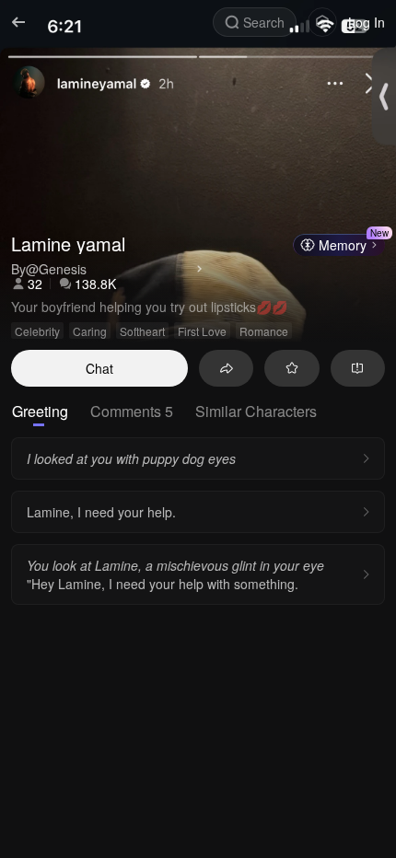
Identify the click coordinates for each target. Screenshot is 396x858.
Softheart (142, 331)
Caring (90, 331)
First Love (202, 331)
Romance (263, 331)
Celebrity (37, 331)
